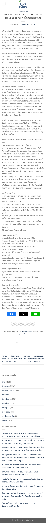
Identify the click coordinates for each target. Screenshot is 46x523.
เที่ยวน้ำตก (6, 403)
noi (34, 24)
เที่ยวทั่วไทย (6, 399)
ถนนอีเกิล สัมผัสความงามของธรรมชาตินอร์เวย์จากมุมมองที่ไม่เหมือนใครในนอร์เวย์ (22, 480)
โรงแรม (4, 420)
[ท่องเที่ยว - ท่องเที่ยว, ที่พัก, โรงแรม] (23, 4)
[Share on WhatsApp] (13, 324)
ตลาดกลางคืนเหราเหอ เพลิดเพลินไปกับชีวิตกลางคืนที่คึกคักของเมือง (12, 359)
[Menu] (4, 4)
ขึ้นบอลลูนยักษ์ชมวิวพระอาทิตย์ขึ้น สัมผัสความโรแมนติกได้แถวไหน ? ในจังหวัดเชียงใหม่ (22, 466)
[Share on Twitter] (21, 324)
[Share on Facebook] (17, 324)
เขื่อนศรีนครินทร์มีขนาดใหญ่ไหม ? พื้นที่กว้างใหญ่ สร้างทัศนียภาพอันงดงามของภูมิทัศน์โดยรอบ (23, 442)
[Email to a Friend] (25, 324)
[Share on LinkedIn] (33, 324)
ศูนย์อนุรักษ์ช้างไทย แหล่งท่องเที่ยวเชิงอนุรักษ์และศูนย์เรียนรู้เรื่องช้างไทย (22, 487)
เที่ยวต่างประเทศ (23, 12)
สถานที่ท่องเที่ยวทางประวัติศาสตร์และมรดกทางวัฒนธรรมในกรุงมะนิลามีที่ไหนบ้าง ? (20, 473)
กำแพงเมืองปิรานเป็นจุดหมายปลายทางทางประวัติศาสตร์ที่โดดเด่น (18, 505)
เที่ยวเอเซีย (6, 412)
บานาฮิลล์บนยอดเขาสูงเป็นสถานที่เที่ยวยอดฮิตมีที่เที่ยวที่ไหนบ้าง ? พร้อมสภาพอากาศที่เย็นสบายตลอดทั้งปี (23, 449)
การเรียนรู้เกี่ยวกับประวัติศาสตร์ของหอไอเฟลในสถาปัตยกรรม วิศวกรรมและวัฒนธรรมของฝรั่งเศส (21, 435)
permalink (22, 334)
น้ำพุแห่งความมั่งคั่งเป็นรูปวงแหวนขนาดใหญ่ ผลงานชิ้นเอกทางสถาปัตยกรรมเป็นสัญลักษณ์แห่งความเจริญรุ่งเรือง (23, 496)
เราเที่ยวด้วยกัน (8, 416)
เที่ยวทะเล (5, 394)
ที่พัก (3, 382)
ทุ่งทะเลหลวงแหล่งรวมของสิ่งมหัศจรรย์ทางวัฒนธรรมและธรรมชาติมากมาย (34, 359)
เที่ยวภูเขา (5, 407)
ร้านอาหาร (5, 386)
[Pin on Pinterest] (29, 324)
